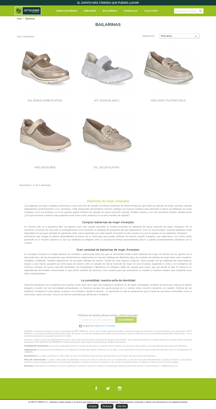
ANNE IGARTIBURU (66, 10)
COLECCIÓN (151, 10)
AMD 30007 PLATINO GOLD (168, 100)
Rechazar (107, 406)
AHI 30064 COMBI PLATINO (44, 100)
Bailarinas (110, 10)
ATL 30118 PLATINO (106, 167)
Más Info (121, 406)
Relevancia (179, 36)
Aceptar (93, 406)
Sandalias (131, 10)
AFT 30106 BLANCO (106, 100)
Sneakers (90, 10)
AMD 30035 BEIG (45, 167)
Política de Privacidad (104, 325)
